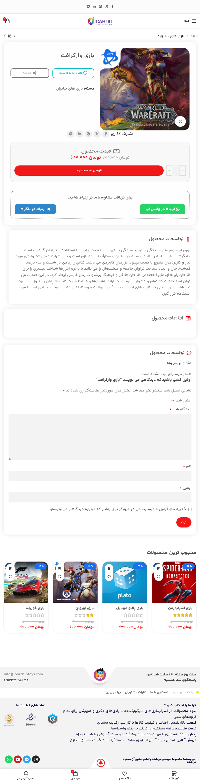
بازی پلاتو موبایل (129, 608)
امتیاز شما (181, 401)
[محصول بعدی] (4, 36)
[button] (158, 568)
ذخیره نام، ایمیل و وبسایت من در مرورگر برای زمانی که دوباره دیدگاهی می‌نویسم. (118, 509)
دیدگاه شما (180, 409)
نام (187, 467)
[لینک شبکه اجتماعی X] (107, 6)
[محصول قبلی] (14, 36)
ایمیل (185, 488)
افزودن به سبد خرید (89, 170)
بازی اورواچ (85, 608)
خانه (194, 36)
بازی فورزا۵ (35, 608)
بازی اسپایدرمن (180, 608)
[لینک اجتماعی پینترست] (100, 6)
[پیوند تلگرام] (88, 6)
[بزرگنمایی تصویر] (180, 121)
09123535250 (16, 680)
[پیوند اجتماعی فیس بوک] (112, 6)
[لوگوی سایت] (100, 21)
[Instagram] (36, 759)
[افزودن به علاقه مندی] (158, 577)
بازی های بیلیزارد (170, 36)
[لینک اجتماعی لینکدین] (94, 6)
